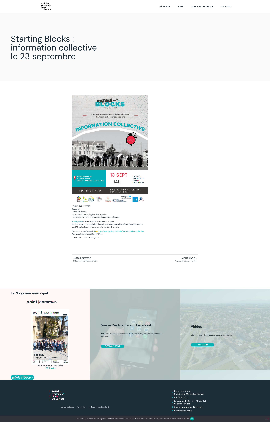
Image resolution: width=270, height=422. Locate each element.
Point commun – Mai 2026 (50, 365)
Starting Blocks (77, 221)
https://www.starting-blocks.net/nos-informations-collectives (121, 231)
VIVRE (180, 6)
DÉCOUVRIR (164, 6)
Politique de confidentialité (98, 407)
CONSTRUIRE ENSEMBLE (202, 6)
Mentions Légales (67, 407)
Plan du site (81, 407)
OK (192, 419)
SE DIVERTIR (226, 6)
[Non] (266, 419)
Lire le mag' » (50, 368)
